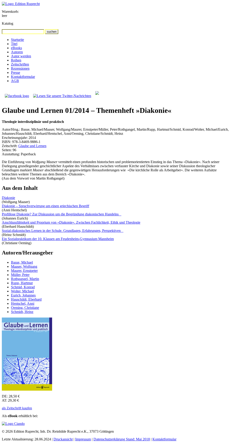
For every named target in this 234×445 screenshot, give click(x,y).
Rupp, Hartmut (22, 283)
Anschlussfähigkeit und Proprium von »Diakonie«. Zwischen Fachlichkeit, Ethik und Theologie (71, 222)
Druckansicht (63, 439)
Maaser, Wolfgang (24, 266)
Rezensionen (20, 68)
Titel (14, 44)
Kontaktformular (23, 77)
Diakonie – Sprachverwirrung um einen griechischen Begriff (45, 206)
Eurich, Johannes (23, 295)
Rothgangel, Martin (25, 279)
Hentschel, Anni (22, 303)
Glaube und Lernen (32, 146)
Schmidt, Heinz (22, 312)
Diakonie (8, 198)
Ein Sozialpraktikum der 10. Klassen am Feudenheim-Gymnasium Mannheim (58, 239)
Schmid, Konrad (23, 287)
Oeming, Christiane (25, 308)
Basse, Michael (22, 262)
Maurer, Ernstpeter (24, 271)
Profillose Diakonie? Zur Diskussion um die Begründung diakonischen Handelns (61, 214)
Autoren (17, 52)
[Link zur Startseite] (21, 4)
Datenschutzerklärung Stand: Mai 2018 (121, 439)
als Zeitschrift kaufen (17, 408)
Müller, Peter (20, 275)
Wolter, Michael (22, 291)
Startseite (17, 40)
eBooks (16, 48)
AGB (15, 81)
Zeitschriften (20, 64)
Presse (15, 72)
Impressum (83, 439)
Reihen (16, 60)
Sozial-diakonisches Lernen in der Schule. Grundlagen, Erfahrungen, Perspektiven (62, 231)
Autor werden (21, 56)
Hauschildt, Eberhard (26, 299)
